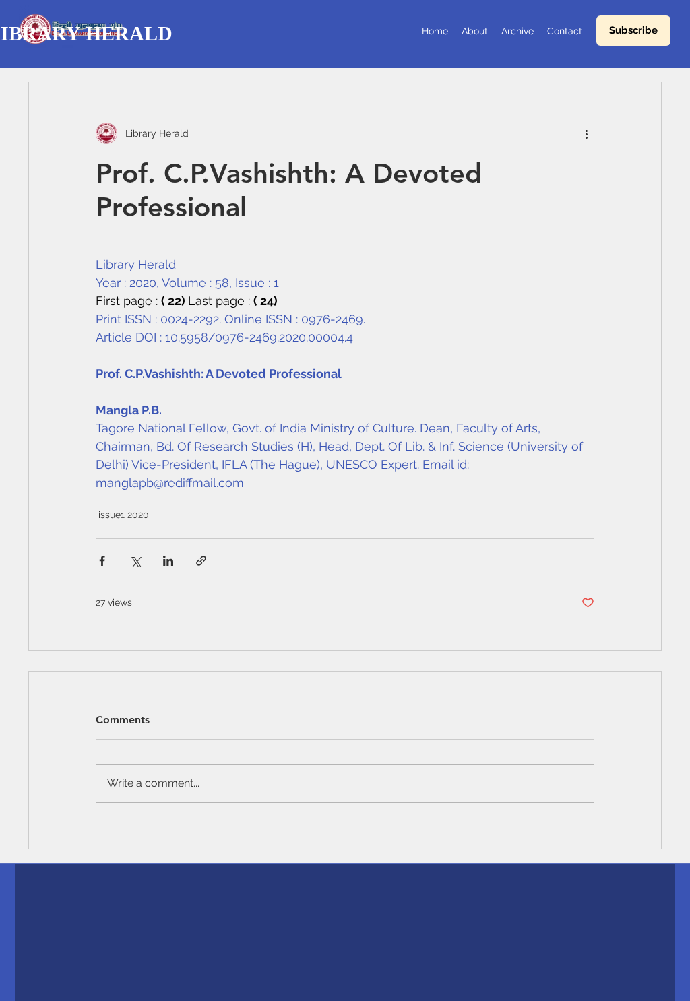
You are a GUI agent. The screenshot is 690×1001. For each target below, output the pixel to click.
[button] (633, 30)
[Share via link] (201, 560)
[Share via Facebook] (102, 560)
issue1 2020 (123, 514)
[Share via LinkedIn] (168, 560)
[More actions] (586, 133)
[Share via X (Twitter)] (135, 560)
